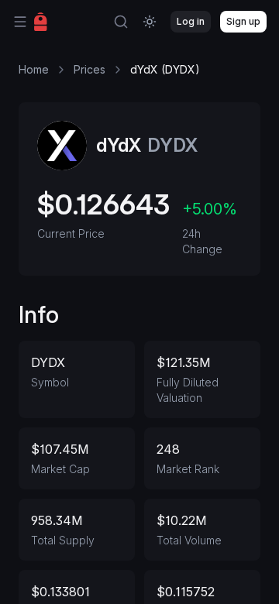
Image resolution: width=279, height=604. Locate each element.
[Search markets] (121, 21)
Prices (89, 69)
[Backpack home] (40, 21)
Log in (191, 21)
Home (34, 69)
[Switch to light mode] (149, 21)
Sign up (243, 21)
